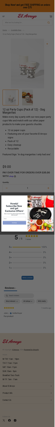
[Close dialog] (51, 197)
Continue (13, 222)
